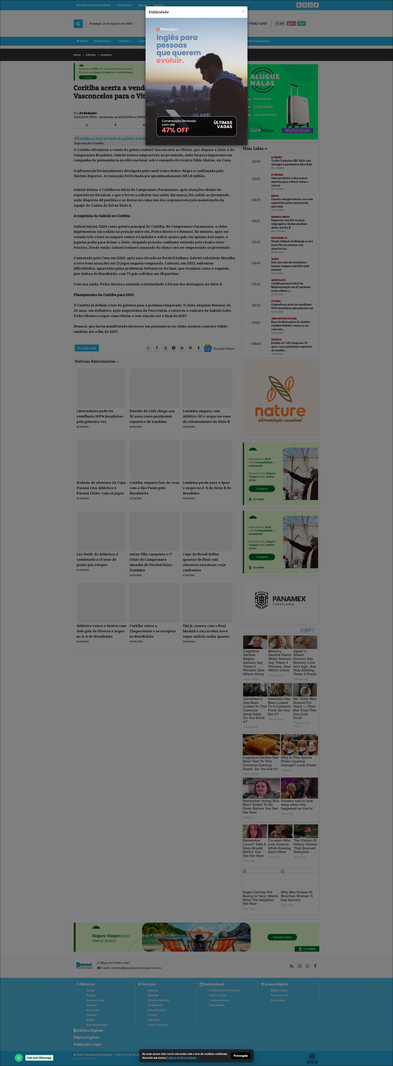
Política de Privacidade (181, 1057)
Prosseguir (241, 1055)
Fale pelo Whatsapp (39, 1057)
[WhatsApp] (19, 1058)
